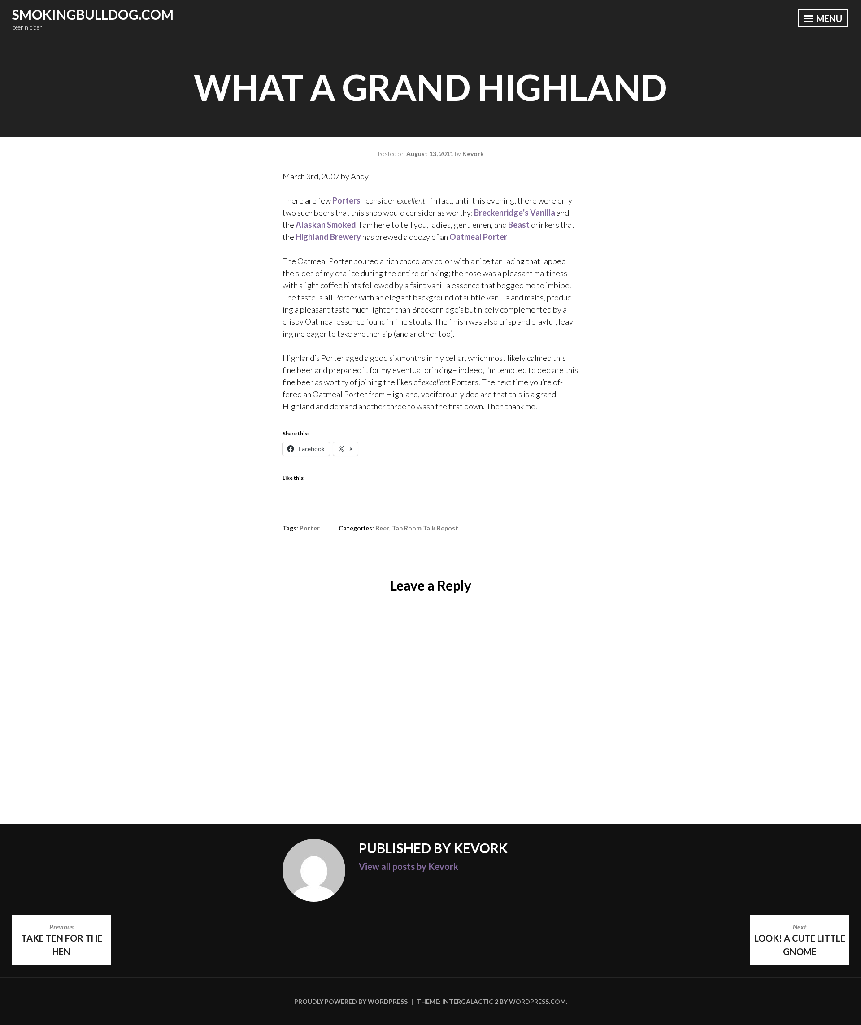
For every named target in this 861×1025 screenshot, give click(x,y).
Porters (346, 200)
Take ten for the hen (61, 940)
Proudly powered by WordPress (351, 1001)
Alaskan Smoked (326, 225)
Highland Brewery (328, 237)
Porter (310, 528)
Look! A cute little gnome (799, 940)
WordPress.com (537, 1001)
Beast (519, 225)
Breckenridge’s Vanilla (514, 212)
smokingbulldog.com (93, 14)
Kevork (473, 153)
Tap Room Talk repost (425, 528)
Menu (828, 18)
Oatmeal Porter (478, 237)
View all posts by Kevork (408, 866)
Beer (382, 528)
